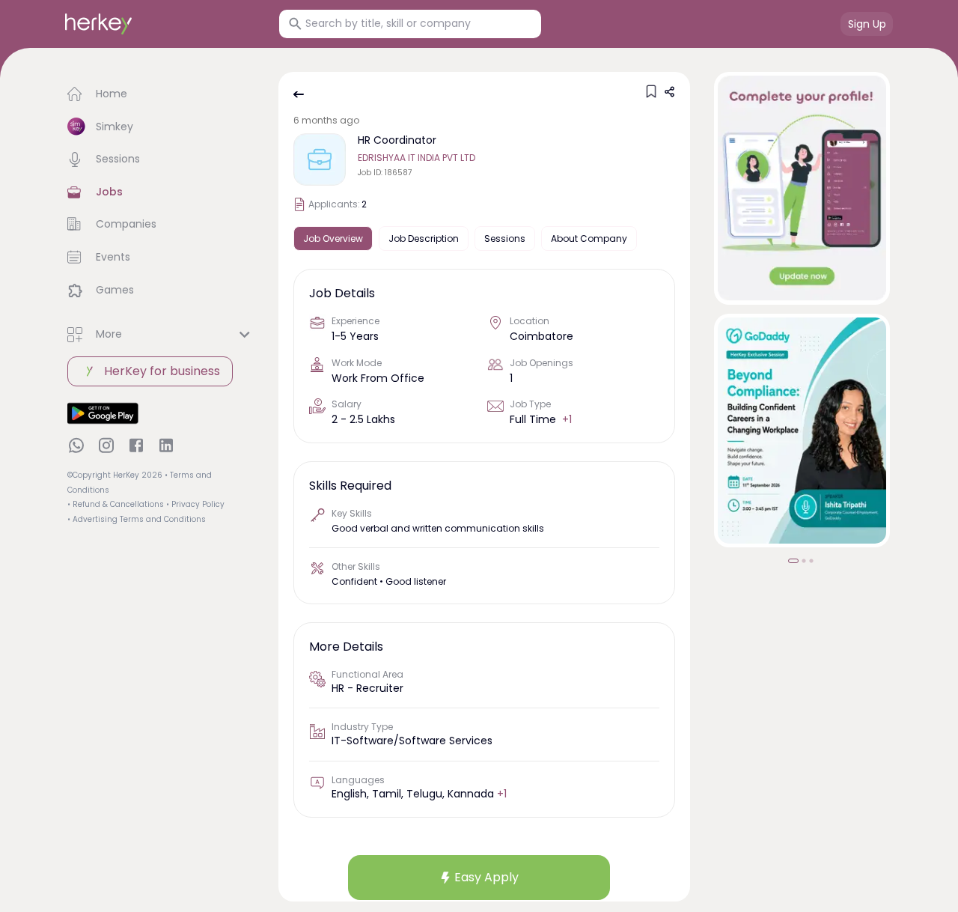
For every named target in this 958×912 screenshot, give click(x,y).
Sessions (504, 238)
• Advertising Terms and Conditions (136, 519)
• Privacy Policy (195, 504)
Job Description (423, 238)
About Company (589, 238)
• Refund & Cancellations (115, 504)
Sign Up (867, 23)
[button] (160, 94)
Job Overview (333, 238)
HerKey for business (162, 371)
